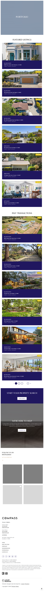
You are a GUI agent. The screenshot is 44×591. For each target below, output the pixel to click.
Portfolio (4, 546)
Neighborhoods (6, 548)
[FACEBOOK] (3, 556)
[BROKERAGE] (15, 556)
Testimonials (5, 550)
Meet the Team (5, 544)
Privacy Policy (15, 586)
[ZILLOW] (12, 556)
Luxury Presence (25, 584)
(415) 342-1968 (4, 531)
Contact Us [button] (22, 430)
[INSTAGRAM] (6, 556)
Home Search (22, 398)
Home (3, 542)
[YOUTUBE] (9, 556)
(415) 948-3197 (4, 526)
